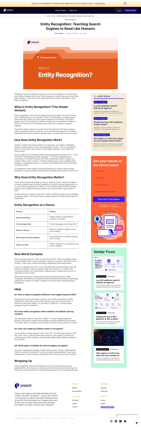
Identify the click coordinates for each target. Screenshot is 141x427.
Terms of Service (103, 206)
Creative (74, 407)
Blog (53, 16)
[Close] (125, 3)
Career (103, 403)
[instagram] (111, 421)
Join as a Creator (107, 407)
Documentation (77, 391)
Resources (73, 10)
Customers (104, 391)
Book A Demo (131, 10)
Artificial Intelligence (70, 19)
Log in (119, 10)
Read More (101, 3)
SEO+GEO (75, 400)
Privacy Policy (115, 206)
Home (48, 16)
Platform (74, 388)
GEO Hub (103, 388)
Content (74, 403)
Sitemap (71, 418)
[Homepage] (8, 10)
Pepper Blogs (60, 10)
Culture (103, 400)
